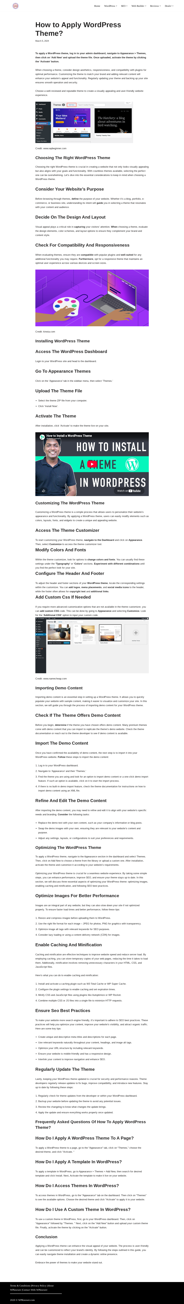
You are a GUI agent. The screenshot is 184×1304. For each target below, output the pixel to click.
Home (97, 6)
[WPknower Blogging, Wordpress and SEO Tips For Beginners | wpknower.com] (16, 6)
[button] (116, 6)
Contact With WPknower (34, 1289)
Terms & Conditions (20, 1285)
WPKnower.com (26, 1300)
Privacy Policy (38, 1285)
